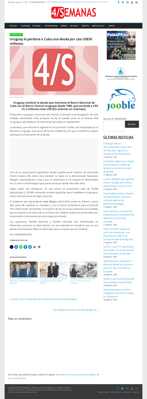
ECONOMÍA (25, 26)
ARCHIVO (119, 392)
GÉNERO (64, 26)
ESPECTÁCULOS (98, 26)
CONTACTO (127, 392)
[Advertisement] (54, 154)
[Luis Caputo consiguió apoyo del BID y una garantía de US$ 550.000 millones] (53, 269)
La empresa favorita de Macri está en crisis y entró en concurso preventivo (82, 280)
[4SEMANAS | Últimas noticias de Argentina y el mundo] (73, 8)
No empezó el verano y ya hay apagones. (76, 309)
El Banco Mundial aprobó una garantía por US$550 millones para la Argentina (23, 280)
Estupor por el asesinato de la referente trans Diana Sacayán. (42, 299)
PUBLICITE (135, 392)
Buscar (132, 124)
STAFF (112, 392)
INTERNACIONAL (51, 26)
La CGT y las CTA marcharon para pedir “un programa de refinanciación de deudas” (118, 250)
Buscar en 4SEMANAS (115, 118)
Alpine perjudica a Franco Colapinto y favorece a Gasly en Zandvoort (118, 293)
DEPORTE (85, 26)
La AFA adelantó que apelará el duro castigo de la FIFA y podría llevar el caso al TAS (77, 1)
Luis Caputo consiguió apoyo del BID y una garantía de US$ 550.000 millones (53, 280)
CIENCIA (111, 26)
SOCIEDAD (36, 26)
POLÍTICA (13, 26)
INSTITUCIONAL (103, 392)
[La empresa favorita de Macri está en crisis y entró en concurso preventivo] (83, 269)
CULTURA (73, 26)
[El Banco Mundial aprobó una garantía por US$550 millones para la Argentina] (23, 269)
